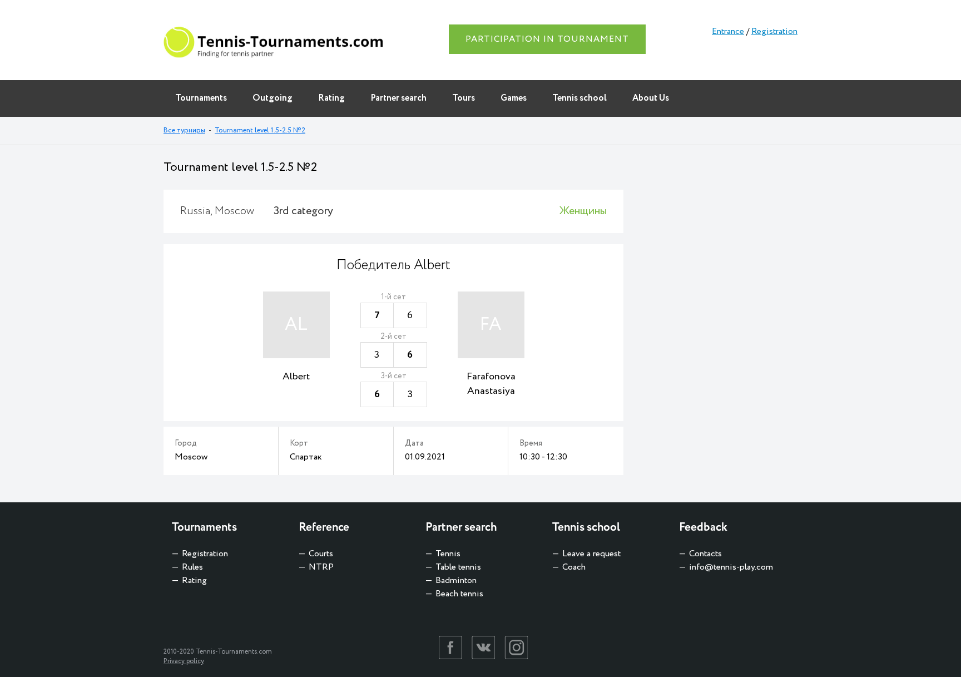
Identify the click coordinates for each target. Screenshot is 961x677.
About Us (650, 98)
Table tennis (458, 567)
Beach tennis (459, 593)
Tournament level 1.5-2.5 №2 (260, 130)
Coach (574, 567)
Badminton (456, 580)
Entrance (728, 31)
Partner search (398, 98)
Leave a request (591, 553)
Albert (296, 376)
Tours (463, 98)
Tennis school (579, 98)
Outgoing (272, 98)
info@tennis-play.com (731, 567)
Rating (331, 98)
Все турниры (184, 130)
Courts (321, 553)
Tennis (447, 553)
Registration (774, 31)
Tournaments (201, 98)
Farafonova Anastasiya (491, 383)
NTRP (321, 567)
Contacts (705, 553)
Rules (192, 567)
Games (514, 98)
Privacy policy (184, 661)
